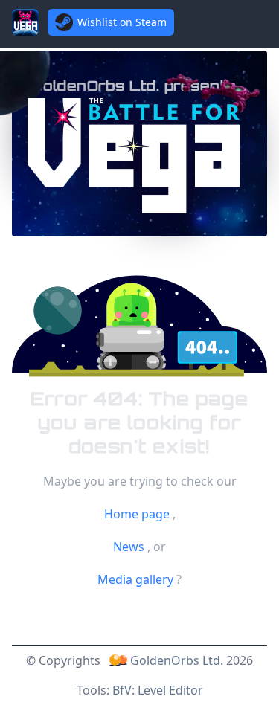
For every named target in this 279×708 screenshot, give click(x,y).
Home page (138, 514)
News (130, 546)
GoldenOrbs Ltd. (176, 660)
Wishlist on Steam (122, 22)
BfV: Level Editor (157, 690)
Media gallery (136, 579)
